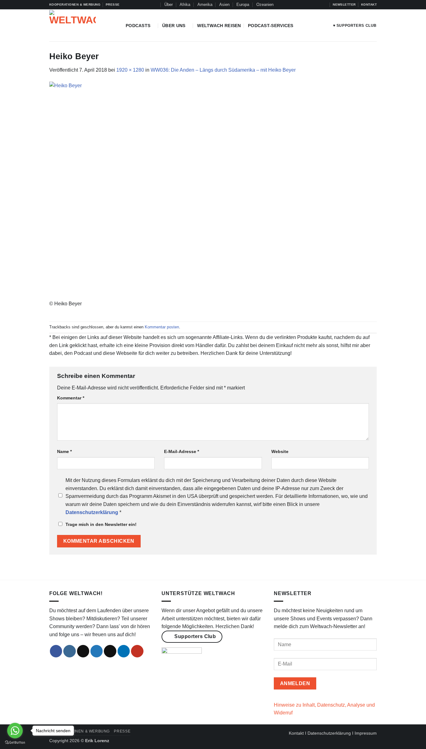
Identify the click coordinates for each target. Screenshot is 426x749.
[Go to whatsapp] (15, 730)
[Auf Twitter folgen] (312, 4)
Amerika (204, 4)
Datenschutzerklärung (329, 733)
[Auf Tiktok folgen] (306, 4)
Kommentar (70, 397)
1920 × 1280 (130, 70)
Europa (242, 4)
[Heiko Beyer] (213, 190)
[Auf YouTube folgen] (325, 4)
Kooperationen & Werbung (79, 731)
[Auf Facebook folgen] (295, 4)
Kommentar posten (162, 327)
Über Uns (173, 25)
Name (64, 451)
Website (279, 451)
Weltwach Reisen (219, 25)
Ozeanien (265, 4)
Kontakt (296, 733)
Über (168, 4)
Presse (122, 731)
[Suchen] (154, 4)
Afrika (185, 4)
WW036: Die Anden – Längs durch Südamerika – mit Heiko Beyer (223, 70)
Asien (224, 4)
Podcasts (138, 25)
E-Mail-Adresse (181, 451)
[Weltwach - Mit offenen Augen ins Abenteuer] (82, 25)
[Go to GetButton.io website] (15, 743)
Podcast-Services (270, 25)
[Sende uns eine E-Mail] (110, 651)
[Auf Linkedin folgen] (318, 4)
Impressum (366, 733)
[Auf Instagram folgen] (301, 4)
